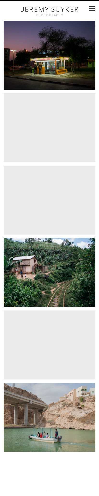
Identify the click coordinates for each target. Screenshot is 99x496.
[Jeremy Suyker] (49, 9)
